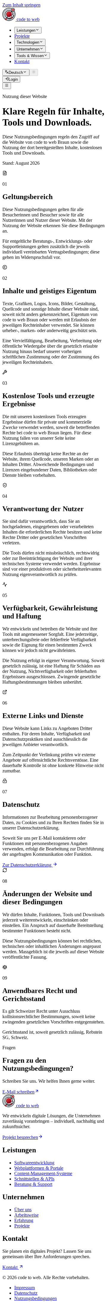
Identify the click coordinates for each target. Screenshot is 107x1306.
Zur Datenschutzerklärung (27, 864)
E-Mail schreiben (18, 1091)
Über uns (23, 1209)
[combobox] (15, 72)
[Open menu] (6, 86)
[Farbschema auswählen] (33, 72)
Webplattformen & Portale (38, 1168)
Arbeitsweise (26, 1215)
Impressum (24, 1287)
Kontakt (10, 1267)
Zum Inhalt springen (21, 4)
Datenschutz (25, 1293)
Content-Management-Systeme (43, 1173)
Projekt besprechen (20, 1137)
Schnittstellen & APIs (34, 1178)
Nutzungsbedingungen (35, 1298)
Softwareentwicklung (34, 1162)
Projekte (22, 1225)
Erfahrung (23, 1220)
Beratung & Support (33, 1184)
